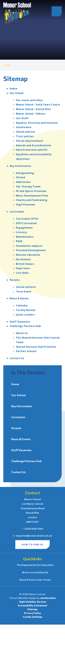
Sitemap (32, 609)
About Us (22, 333)
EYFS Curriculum (26, 223)
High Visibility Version (32, 601)
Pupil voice (23, 268)
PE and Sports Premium (31, 191)
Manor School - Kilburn (30, 113)
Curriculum (17, 211)
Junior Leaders (25, 314)
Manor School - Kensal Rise (33, 109)
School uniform (26, 287)
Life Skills (22, 273)
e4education (48, 597)
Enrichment (23, 259)
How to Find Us (32, 544)
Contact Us (17, 358)
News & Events (19, 298)
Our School (17, 93)
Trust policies (25, 136)
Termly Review (25, 310)
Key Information (20, 166)
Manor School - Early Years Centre (38, 104)
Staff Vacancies (20, 321)
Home (7, 65)
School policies (25, 131)
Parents (15, 280)
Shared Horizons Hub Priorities (36, 346)
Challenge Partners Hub (25, 326)
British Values (25, 264)
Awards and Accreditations (33, 145)
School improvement (29, 141)
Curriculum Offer (27, 218)
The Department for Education (35, 564)
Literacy (21, 232)
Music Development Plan (32, 195)
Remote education (28, 254)
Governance (24, 127)
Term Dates (23, 291)
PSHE (19, 241)
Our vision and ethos (29, 100)
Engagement (24, 227)
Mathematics (25, 236)
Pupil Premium (25, 204)
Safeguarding (25, 173)
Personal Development (31, 250)
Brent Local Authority (35, 572)
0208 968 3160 (34, 528)
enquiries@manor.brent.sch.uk (34, 535)
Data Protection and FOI (31, 149)
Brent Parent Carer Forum (35, 579)
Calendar (22, 305)
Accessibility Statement (32, 605)
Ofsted (20, 177)
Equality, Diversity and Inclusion (37, 122)
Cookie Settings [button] (32, 616)
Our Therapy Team (28, 186)
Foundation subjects (29, 246)
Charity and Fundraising (31, 200)
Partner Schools (26, 351)
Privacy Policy (32, 612)
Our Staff (22, 118)
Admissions (23, 182)
